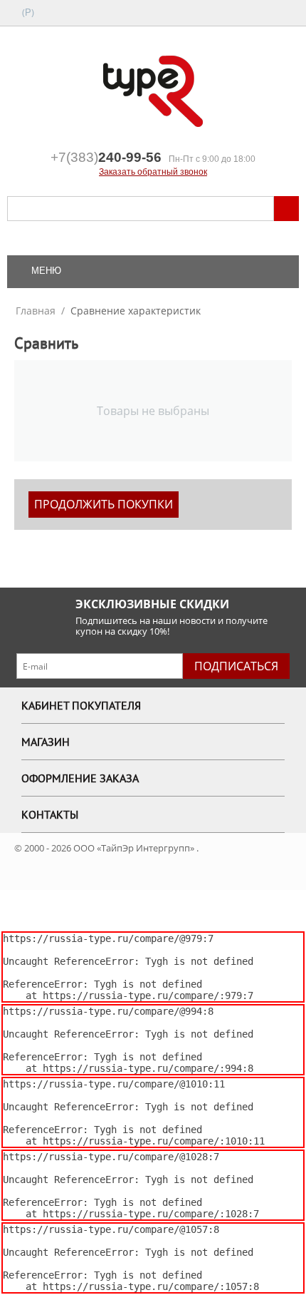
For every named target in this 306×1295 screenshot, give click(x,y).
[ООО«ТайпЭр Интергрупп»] (153, 89)
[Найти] (286, 208)
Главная (36, 310)
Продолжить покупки (103, 504)
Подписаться (236, 666)
